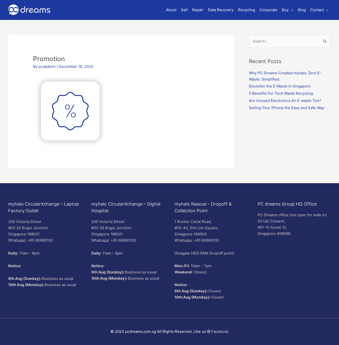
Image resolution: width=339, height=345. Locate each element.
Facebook (220, 331)
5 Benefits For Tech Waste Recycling (281, 93)
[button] (288, 10)
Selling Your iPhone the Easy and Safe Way (286, 107)
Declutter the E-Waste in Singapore (280, 86)
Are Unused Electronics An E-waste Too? (285, 100)
